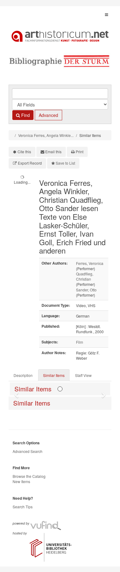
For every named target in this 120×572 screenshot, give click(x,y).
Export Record (30, 163)
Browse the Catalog (29, 476)
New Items (21, 481)
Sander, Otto (86, 289)
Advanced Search (27, 451)
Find (25, 115)
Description (23, 375)
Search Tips (23, 506)
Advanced (48, 115)
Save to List (65, 163)
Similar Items (54, 375)
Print (79, 151)
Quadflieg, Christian (84, 276)
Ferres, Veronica (89, 263)
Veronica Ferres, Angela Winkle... (46, 135)
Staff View (83, 375)
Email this (53, 151)
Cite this (24, 151)
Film (79, 342)
